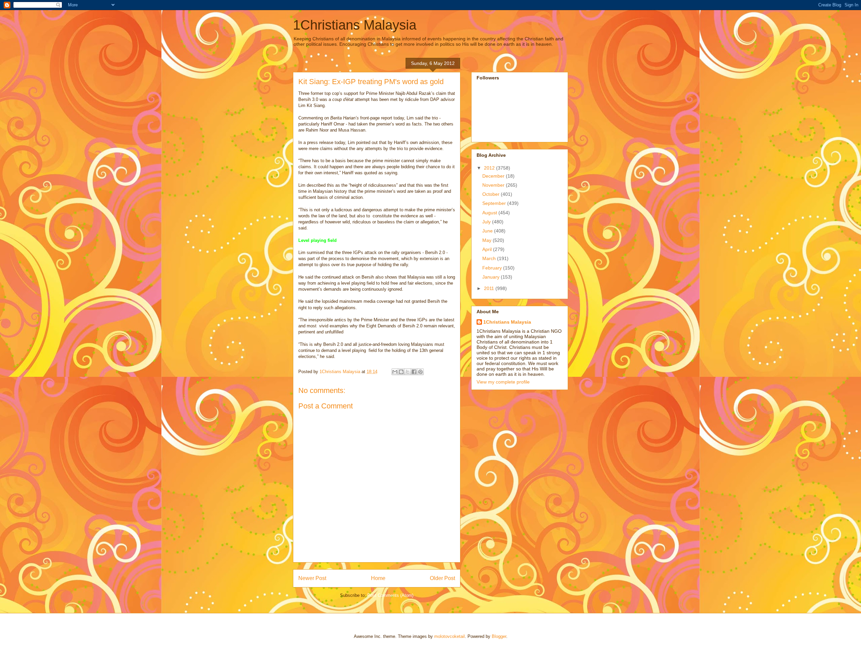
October (491, 194)
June (488, 230)
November (494, 185)
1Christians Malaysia (354, 24)
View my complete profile (503, 382)
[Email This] (394, 371)
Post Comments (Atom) (390, 595)
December (494, 176)
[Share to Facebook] (414, 371)
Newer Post (312, 578)
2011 (489, 288)
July (487, 221)
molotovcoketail (449, 636)
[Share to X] (407, 371)
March (489, 258)
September (494, 203)
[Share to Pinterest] (420, 371)
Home (378, 578)
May (487, 240)
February (492, 267)
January (491, 277)
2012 (490, 168)
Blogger (499, 636)
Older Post (442, 578)
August (490, 212)
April (487, 249)
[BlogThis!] (401, 371)
